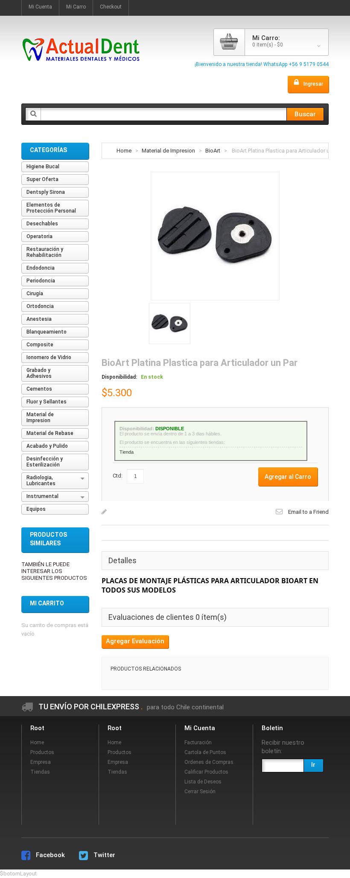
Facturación (198, 743)
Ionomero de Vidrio (48, 357)
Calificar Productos (206, 772)
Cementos (39, 389)
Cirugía (34, 294)
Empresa (40, 762)
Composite (39, 345)
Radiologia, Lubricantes (40, 480)
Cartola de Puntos (205, 752)
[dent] (81, 33)
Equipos (36, 509)
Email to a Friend (308, 512)
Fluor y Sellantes (46, 402)
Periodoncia (40, 281)
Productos (42, 752)
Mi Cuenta (40, 7)
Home (124, 150)
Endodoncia (40, 268)
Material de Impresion (168, 150)
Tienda (127, 452)
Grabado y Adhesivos (39, 373)
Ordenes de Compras (208, 762)
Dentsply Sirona (45, 192)
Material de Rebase (49, 433)
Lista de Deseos (203, 782)
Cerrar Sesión (200, 792)
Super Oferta (42, 179)
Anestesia (39, 319)
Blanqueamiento (46, 332)
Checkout (111, 7)
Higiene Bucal (42, 167)
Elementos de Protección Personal (51, 208)
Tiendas (40, 772)
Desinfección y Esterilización (44, 462)
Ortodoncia (40, 306)
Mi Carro (76, 7)
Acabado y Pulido (47, 446)
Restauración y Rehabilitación (44, 252)
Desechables (42, 224)
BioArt (212, 150)
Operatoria (39, 236)
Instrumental (42, 496)
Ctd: (117, 475)
